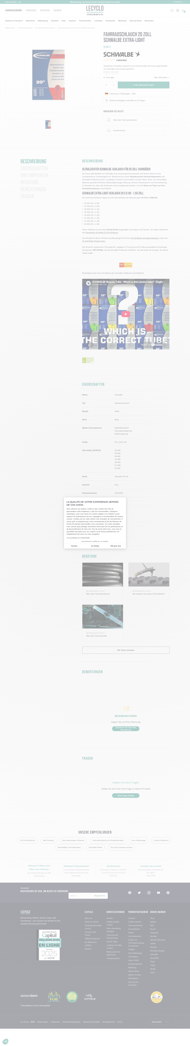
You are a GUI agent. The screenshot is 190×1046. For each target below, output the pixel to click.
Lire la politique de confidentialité (78, 538)
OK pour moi (116, 546)
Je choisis (95, 546)
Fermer (74, 546)
